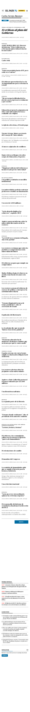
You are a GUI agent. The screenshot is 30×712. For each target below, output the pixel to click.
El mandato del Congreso (11, 459)
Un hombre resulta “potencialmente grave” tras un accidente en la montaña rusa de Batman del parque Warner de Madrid (15, 617)
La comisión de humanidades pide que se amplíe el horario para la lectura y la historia (14, 469)
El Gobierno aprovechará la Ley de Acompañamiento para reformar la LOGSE (15, 83)
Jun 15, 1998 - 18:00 (22, 498)
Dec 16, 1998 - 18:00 (22, 194)
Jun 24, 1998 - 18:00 (22, 462)
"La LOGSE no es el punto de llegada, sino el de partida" (15, 239)
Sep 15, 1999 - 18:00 (22, 88)
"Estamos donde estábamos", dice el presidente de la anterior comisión (15, 415)
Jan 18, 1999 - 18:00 (22, 172)
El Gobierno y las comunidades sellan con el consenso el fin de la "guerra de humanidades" (14, 437)
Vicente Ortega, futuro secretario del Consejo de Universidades (14, 134)
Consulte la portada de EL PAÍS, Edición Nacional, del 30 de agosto (18, 21)
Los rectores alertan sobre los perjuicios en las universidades (13, 370)
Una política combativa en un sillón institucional (14, 180)
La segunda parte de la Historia (13, 401)
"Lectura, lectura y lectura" (12, 427)
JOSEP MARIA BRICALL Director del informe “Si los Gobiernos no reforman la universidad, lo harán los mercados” (14, 48)
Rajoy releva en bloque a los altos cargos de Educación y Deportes (14, 156)
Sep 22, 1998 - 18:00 (22, 279)
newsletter (5, 650)
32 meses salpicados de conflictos (14, 147)
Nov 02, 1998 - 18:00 (22, 216)
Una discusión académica (11, 391)
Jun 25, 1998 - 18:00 (22, 442)
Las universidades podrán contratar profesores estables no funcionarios (15, 190)
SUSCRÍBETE (21, 10)
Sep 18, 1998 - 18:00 (22, 317)
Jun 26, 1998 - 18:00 (22, 430)
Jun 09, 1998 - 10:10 (22, 510)
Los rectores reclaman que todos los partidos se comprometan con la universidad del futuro (15, 250)
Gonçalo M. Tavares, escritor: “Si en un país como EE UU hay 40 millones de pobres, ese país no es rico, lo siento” (15, 641)
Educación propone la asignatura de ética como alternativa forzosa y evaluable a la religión (15, 112)
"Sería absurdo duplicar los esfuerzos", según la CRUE (12, 212)
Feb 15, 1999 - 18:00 (22, 138)
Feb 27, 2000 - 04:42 (22, 63)
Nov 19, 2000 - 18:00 (18, 37)
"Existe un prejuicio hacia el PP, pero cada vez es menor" (15, 71)
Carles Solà (6, 60)
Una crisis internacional (10, 484)
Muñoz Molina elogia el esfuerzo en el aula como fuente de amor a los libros (14, 275)
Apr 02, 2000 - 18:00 (22, 53)
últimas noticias (7, 582)
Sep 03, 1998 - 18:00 (22, 374)
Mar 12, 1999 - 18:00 (22, 116)
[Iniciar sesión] (27, 10)
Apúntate (4, 655)
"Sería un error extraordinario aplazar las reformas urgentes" (13, 495)
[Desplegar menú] (3, 10)
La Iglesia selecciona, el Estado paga (15, 125)
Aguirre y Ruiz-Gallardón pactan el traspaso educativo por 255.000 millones (14, 381)
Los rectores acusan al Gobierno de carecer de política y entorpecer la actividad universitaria (15, 290)
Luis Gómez (16, 159)
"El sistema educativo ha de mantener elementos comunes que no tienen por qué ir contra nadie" (14, 341)
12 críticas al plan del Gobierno (14, 31)
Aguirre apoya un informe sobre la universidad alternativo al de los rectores (14, 223)
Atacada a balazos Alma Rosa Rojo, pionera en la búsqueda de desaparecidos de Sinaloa (14, 586)
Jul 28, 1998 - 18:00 (22, 386)
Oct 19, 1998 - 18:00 (22, 242)
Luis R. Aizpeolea (6, 75)
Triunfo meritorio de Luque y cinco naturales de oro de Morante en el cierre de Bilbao (13, 598)
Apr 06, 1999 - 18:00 (22, 104)
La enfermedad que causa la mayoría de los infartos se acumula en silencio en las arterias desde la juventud (14, 623)
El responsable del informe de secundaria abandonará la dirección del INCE (15, 506)
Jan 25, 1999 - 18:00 (22, 149)
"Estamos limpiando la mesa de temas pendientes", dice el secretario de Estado (13, 305)
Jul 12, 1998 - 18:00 (22, 394)
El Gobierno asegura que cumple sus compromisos (15, 264)
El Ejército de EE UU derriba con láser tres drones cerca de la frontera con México (14, 604)
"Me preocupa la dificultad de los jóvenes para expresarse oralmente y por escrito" (15, 100)
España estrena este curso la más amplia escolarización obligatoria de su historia (15, 355)
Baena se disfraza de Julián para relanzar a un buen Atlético (12, 592)
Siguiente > (21, 521)
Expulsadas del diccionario (11, 315)
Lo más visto (5, 612)
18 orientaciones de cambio (11, 451)
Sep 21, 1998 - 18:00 (22, 294)
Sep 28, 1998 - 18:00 (22, 254)
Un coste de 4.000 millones (11, 203)
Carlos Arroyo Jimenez (12, 16)
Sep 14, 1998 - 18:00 (22, 346)
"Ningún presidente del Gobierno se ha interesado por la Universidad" (15, 169)
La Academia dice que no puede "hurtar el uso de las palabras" (13, 329)
